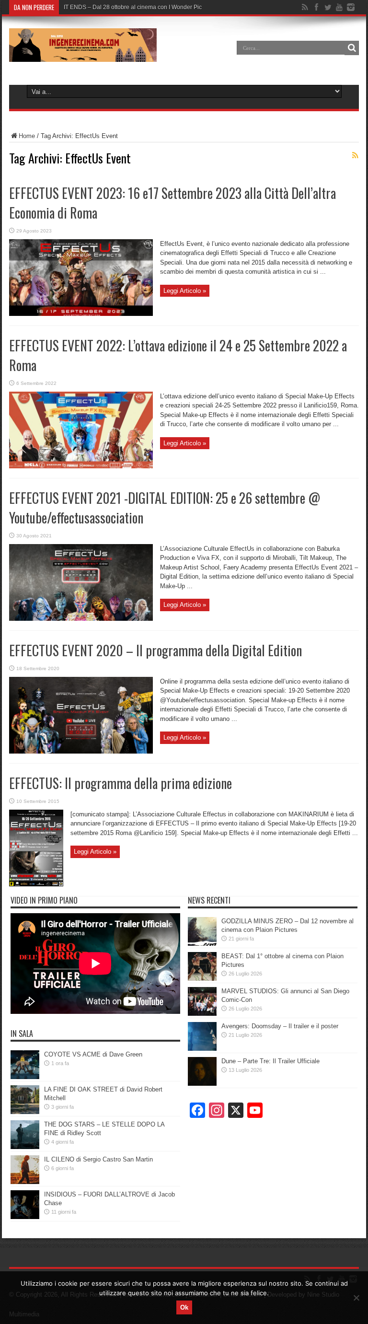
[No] (356, 1297)
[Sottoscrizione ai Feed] (355, 155)
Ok (184, 1307)
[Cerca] (352, 48)
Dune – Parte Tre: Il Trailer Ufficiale (270, 1061)
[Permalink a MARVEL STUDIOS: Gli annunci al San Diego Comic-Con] (202, 1013)
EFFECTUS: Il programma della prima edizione (120, 783)
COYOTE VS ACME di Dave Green (93, 1054)
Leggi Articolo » (184, 290)
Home (27, 135)
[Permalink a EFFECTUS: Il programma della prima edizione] (36, 884)
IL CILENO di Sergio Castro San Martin (98, 1159)
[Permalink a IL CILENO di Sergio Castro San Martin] (25, 1181)
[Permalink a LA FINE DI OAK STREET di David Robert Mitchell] (25, 1111)
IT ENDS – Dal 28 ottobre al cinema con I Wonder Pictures (139, 7)
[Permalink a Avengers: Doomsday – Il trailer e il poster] (202, 1048)
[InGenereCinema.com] (83, 54)
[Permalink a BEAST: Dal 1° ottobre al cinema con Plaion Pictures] (202, 978)
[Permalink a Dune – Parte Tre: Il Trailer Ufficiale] (202, 1083)
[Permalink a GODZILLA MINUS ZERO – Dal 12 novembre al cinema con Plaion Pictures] (202, 943)
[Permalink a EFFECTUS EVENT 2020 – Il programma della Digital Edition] (81, 751)
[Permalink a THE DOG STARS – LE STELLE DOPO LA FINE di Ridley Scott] (25, 1146)
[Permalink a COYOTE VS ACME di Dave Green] (25, 1076)
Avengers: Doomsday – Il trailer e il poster (279, 1026)
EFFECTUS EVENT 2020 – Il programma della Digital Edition (155, 650)
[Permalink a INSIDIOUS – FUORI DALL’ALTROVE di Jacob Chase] (25, 1216)
